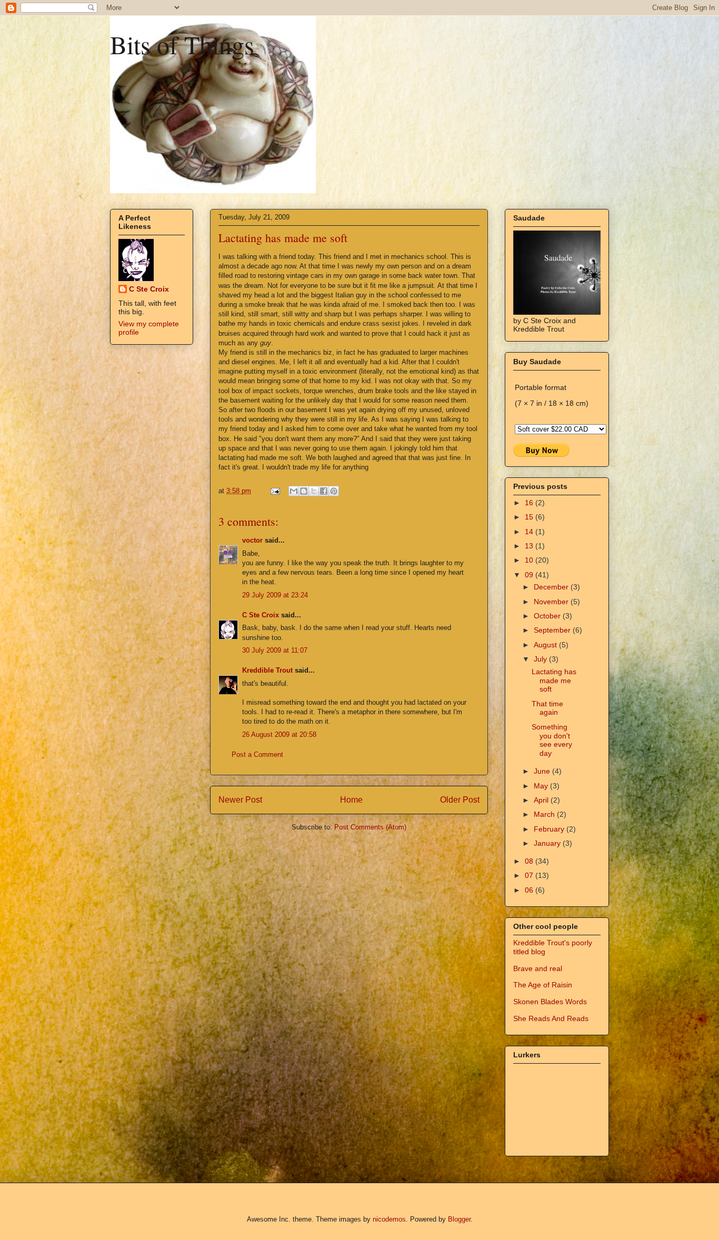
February (550, 829)
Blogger (459, 1219)
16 (530, 502)
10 (530, 560)
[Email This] (293, 491)
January (548, 843)
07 (530, 875)
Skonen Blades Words (550, 1001)
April (542, 800)
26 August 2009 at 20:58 (279, 734)
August (546, 645)
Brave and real (537, 968)
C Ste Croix (260, 615)
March (545, 814)
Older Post (460, 799)
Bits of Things (182, 44)
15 (530, 517)
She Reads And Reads (550, 1018)
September (553, 630)
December (552, 587)
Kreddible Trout (267, 670)
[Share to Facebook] (323, 491)
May (542, 786)
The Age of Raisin (542, 985)
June (543, 771)
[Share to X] (313, 491)
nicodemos (389, 1219)
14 (530, 531)
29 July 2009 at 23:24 (275, 595)
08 (530, 861)
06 (530, 890)
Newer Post (240, 799)
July (541, 659)
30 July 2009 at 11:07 (274, 650)
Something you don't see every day (552, 740)
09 (530, 575)
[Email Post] (274, 491)
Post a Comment (257, 754)
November (552, 601)
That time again (547, 708)
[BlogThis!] (303, 491)
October (548, 616)
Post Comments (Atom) (370, 827)
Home (351, 799)
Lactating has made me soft (554, 680)
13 (530, 546)
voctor (252, 540)
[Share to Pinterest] (333, 491)
